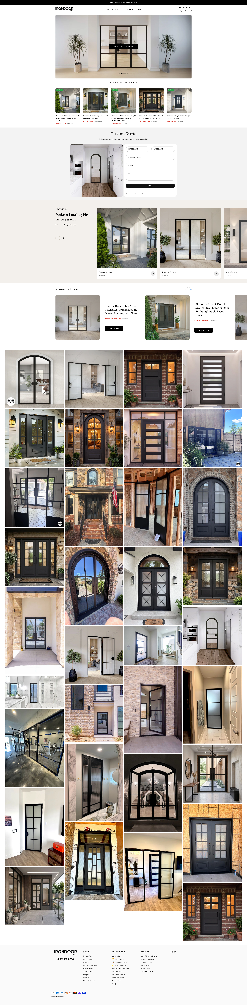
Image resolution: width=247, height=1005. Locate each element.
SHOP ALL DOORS (123, 54)
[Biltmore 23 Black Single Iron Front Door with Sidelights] (95, 100)
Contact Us (116, 956)
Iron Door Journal (118, 978)
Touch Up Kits (88, 972)
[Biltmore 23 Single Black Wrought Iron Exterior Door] (179, 100)
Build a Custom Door (90, 965)
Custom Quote (117, 972)
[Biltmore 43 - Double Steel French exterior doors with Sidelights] (151, 100)
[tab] (115, 83)
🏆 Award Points (118, 959)
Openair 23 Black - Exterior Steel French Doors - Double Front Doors (67, 118)
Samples (86, 975)
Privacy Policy (146, 968)
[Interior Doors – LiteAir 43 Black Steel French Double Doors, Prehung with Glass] (77, 317)
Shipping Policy (146, 962)
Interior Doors (88, 959)
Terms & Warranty (147, 959)
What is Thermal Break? (120, 968)
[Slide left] (57, 238)
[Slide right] (63, 238)
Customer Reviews (147, 972)
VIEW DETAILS (114, 328)
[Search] (181, 11)
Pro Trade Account (118, 975)
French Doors (88, 968)
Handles (86, 978)
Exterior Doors (88, 956)
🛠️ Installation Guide (119, 962)
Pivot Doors (87, 962)
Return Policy (146, 965)
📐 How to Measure (119, 965)
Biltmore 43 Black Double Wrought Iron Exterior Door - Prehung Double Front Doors (123, 118)
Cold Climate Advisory (149, 956)
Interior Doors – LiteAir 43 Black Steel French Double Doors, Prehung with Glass (121, 309)
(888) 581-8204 (184, 8)
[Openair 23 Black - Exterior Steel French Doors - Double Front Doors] (67, 100)
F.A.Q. (114, 984)
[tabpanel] (123, 106)
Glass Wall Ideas (89, 981)
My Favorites (116, 981)
